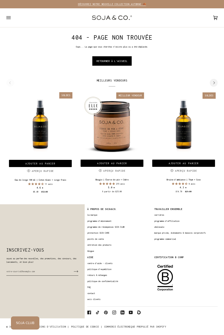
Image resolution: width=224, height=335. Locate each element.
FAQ (89, 287)
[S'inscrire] (72, 271)
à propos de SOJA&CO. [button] (102, 209)
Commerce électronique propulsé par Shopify (135, 326)
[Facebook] (89, 312)
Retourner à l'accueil (112, 61)
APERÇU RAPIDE (43, 170)
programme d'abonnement (99, 221)
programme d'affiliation (166, 221)
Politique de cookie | (86, 326)
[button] (36, 184)
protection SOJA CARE (98, 233)
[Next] (214, 83)
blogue (90, 251)
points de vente (95, 239)
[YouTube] (131, 312)
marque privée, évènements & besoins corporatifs (180, 233)
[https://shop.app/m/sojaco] (139, 312)
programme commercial (165, 239)
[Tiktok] (98, 312)
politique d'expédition (99, 269)
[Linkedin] (122, 312)
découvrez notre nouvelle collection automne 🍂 (112, 4)
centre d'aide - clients (99, 263)
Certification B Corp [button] (169, 257)
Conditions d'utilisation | (50, 326)
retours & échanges (97, 275)
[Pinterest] (106, 312)
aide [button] (90, 257)
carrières (159, 215)
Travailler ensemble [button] (168, 209)
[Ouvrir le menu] (12, 17)
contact (91, 293)
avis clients (93, 299)
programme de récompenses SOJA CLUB (105, 227)
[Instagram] (114, 312)
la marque (92, 215)
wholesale (159, 227)
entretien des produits (99, 245)
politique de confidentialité (102, 281)
